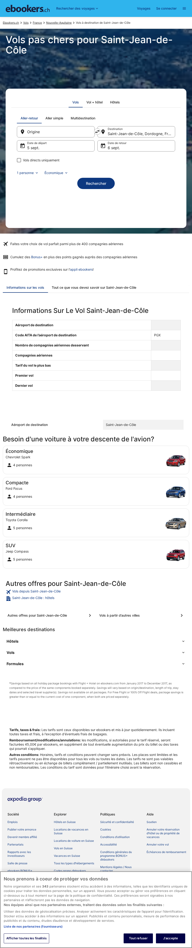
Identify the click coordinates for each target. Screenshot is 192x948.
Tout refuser (138, 938)
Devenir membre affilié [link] (22, 837)
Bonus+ (37, 257)
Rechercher (96, 183)
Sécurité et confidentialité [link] (117, 822)
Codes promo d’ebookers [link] (70, 870)
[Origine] (56, 131)
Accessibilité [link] (108, 844)
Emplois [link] (12, 822)
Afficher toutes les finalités (26, 938)
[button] (96, 641)
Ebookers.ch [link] (11, 22)
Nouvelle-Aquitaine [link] (59, 22)
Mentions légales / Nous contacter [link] (116, 868)
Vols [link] (26, 22)
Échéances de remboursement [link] (166, 852)
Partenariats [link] (15, 844)
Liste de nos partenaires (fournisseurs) (33, 926)
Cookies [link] (105, 829)
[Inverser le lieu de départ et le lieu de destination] (97, 131)
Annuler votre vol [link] (158, 844)
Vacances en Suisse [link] (67, 855)
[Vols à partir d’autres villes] (141, 615)
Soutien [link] (152, 822)
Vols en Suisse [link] (63, 848)
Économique (53, 173)
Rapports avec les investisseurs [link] (19, 853)
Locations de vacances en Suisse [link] (71, 831)
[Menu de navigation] (184, 8)
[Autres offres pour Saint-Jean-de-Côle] (50, 615)
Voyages (144, 8)
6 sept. (114, 147)
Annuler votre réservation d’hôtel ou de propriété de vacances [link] (163, 833)
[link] (96, 592)
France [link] (37, 22)
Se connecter (166, 8)
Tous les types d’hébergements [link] (74, 863)
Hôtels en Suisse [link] (65, 822)
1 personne (25, 173)
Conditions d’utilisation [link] (115, 837)
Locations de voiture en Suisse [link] (74, 840)
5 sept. (33, 147)
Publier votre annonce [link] (21, 829)
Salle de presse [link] (17, 863)
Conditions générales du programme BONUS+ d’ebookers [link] (116, 855)
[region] (96, 909)
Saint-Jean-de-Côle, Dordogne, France (141, 133)
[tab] (76, 102)
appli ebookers (81, 269)
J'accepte (170, 938)
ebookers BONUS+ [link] (19, 870)
